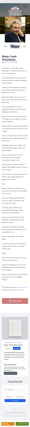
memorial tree (21, 287)
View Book (8, 348)
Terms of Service (19, 413)
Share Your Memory (10, 373)
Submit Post (15, 400)
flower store (20, 290)
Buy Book (16, 348)
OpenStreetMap (16, 416)
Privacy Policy (11, 413)
